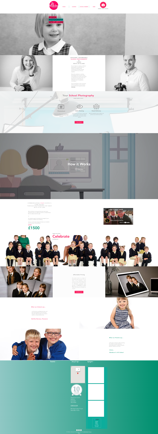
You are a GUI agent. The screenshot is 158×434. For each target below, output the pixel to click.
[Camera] (103, 5)
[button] (64, 7)
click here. (73, 87)
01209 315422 (85, 432)
